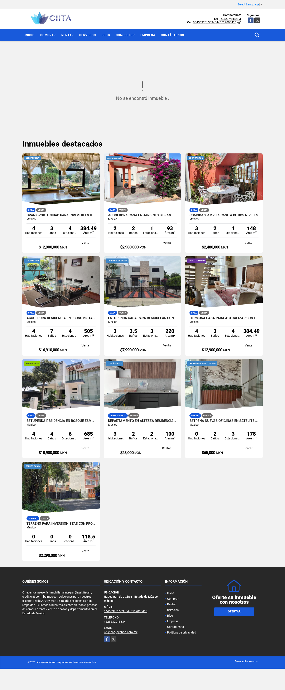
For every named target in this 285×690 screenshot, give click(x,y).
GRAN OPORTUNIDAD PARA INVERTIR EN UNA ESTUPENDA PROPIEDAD (61, 215)
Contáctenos (172, 35)
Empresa (147, 35)
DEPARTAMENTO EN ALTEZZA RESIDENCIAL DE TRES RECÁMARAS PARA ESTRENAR (142, 421)
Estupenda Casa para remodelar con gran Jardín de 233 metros (142, 318)
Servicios (87, 35)
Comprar (48, 35)
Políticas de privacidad (181, 632)
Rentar (67, 35)
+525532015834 (230, 19)
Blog (106, 35)
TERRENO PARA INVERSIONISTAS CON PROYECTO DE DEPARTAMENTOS (61, 523)
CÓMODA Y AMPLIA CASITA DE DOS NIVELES (223, 215)
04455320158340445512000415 (214, 22)
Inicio (30, 35)
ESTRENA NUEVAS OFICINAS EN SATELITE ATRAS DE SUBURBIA (224, 421)
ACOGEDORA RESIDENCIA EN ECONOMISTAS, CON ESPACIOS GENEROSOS (61, 318)
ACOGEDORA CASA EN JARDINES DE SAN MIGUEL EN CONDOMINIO (142, 215)
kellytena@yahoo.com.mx (120, 632)
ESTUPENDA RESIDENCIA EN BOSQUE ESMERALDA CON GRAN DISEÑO (61, 421)
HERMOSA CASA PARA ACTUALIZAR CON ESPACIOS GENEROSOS (224, 318)
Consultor (125, 35)
